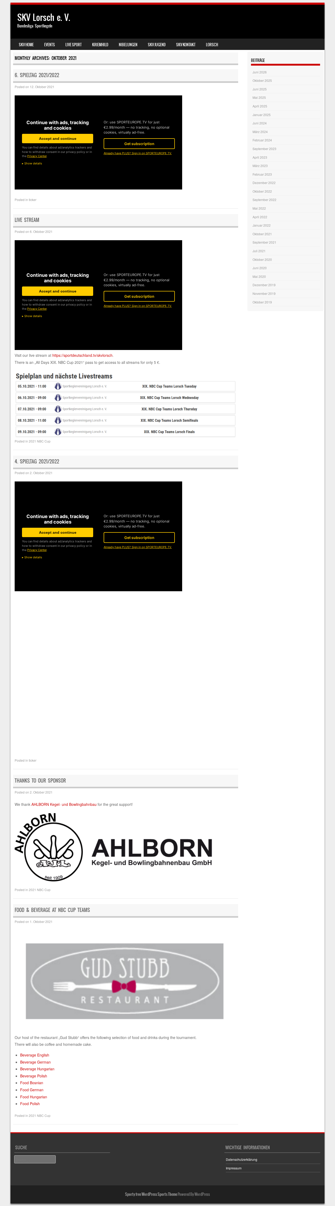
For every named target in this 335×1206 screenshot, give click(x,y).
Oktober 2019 (262, 302)
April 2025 (260, 106)
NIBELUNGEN (128, 45)
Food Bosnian (31, 1082)
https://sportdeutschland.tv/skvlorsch (82, 355)
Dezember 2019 (264, 285)
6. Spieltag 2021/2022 (37, 75)
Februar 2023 (262, 174)
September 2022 (264, 199)
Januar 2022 (262, 225)
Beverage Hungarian (37, 1068)
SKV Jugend (157, 45)
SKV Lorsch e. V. (43, 17)
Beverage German (35, 1062)
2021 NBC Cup (40, 441)
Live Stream (27, 219)
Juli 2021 (259, 251)
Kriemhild (100, 45)
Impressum (234, 1168)
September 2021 (264, 242)
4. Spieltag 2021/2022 (37, 461)
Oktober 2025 (262, 80)
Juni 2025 (260, 89)
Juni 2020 (260, 268)
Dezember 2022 (264, 182)
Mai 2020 (259, 276)
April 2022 (260, 217)
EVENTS (49, 45)
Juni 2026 (260, 72)
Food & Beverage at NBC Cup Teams (52, 910)
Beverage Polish (33, 1075)
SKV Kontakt (186, 45)
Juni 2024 (260, 123)
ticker (32, 199)
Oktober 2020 (262, 259)
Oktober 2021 (262, 234)
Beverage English (34, 1055)
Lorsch (212, 45)
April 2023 (260, 157)
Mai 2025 (259, 97)
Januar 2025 (262, 114)
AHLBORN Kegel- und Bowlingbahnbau (64, 804)
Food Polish (30, 1103)
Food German (31, 1089)
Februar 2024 (262, 140)
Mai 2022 (259, 208)
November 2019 (264, 293)
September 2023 (264, 148)
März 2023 (260, 165)
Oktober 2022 (262, 191)
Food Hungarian (33, 1096)
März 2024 (260, 131)
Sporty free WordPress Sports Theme (151, 1194)
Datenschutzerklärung (241, 1159)
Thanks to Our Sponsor (40, 780)
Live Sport (73, 45)
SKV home (26, 45)
